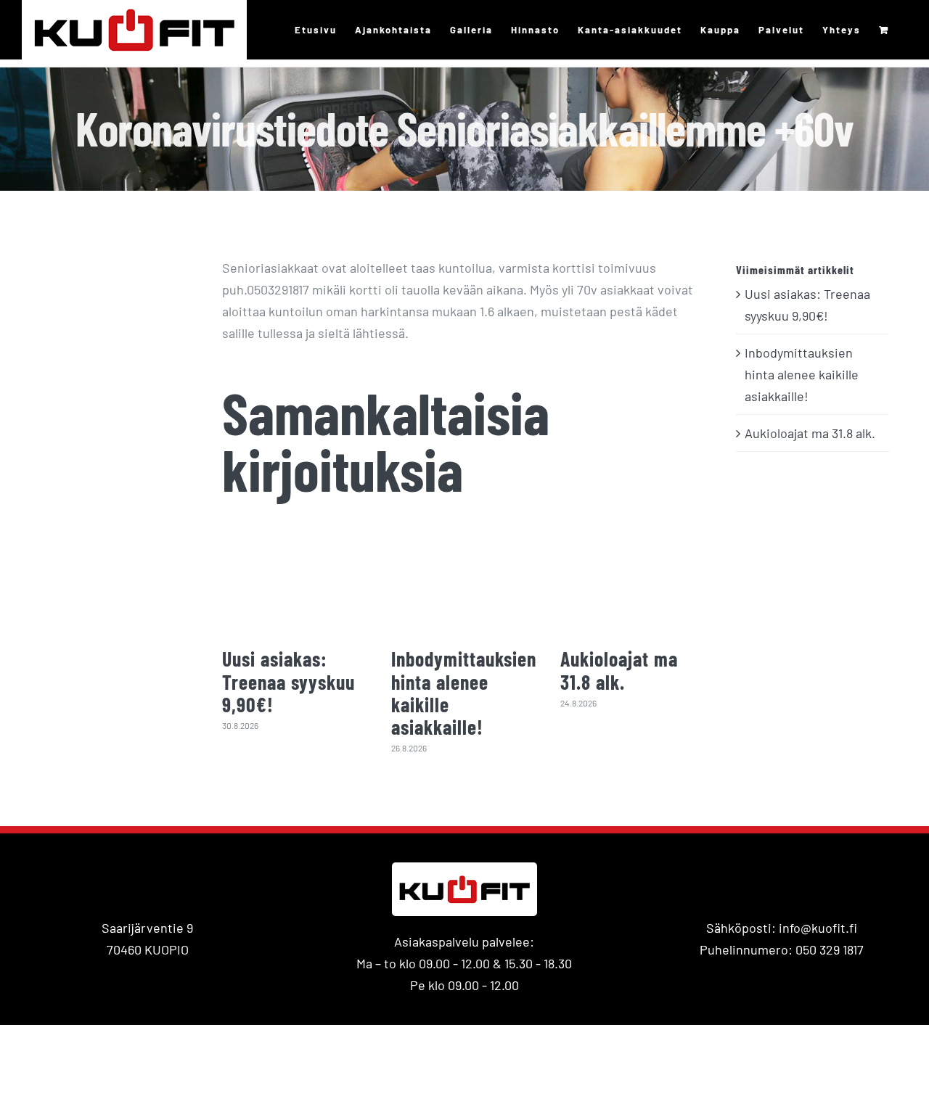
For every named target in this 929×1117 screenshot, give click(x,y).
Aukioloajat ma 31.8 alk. (619, 669)
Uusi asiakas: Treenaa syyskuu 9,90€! (288, 681)
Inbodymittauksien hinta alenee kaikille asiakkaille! (463, 692)
